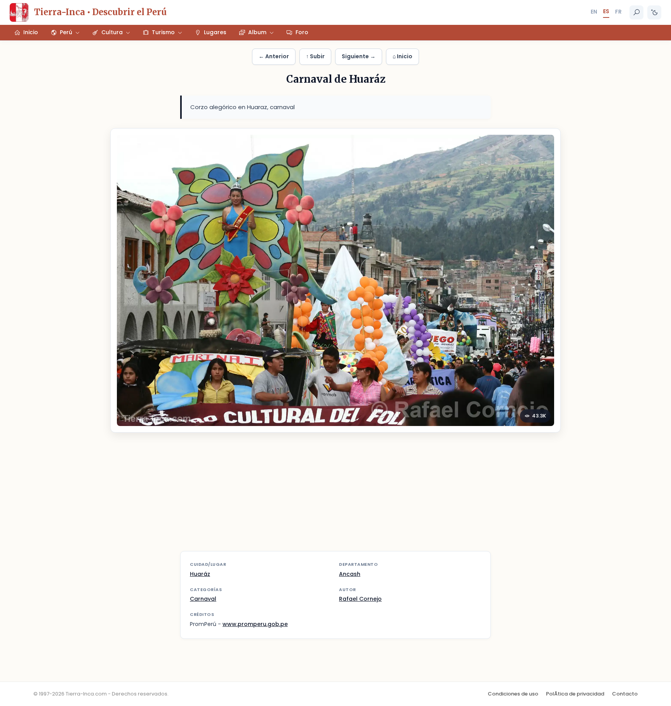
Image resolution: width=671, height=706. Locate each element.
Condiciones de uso (513, 693)
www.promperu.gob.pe (255, 624)
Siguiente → (358, 56)
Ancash (349, 574)
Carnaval (203, 599)
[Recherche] (636, 12)
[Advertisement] (335, 496)
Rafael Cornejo (360, 599)
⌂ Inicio (402, 56)
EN (594, 12)
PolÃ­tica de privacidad (575, 693)
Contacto (625, 693)
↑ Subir (315, 56)
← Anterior (274, 56)
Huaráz (200, 574)
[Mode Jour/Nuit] (654, 12)
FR (618, 12)
